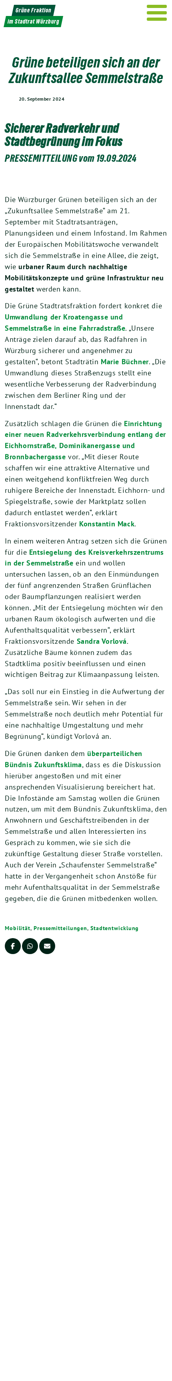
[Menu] (157, 13)
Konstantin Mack (106, 523)
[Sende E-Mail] (47, 946)
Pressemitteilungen (60, 928)
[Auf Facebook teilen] (13, 946)
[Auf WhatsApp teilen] (30, 946)
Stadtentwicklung (114, 928)
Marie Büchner (125, 361)
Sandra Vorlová (102, 641)
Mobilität (17, 928)
